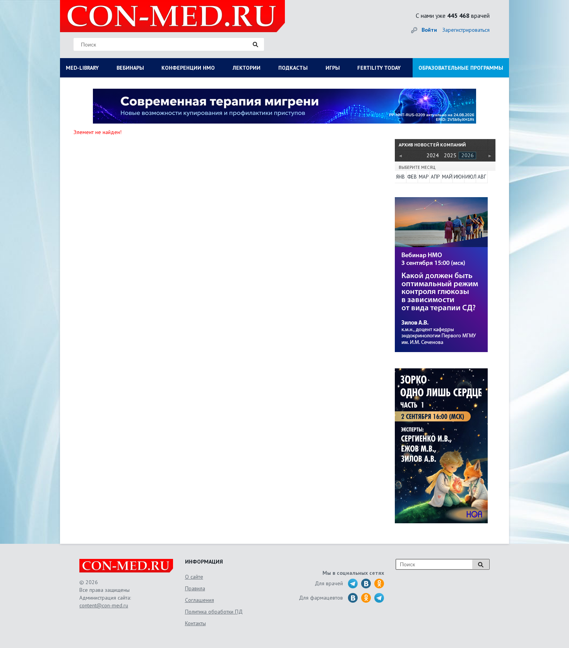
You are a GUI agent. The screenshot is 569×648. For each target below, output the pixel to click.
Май (447, 177)
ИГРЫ (333, 67)
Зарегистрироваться (466, 29)
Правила (195, 588)
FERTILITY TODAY (379, 67)
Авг (482, 177)
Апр (435, 177)
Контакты (195, 623)
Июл (470, 177)
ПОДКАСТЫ (293, 67)
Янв (400, 177)
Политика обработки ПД (214, 611)
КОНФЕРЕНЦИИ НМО (188, 67)
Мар (423, 177)
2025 (450, 155)
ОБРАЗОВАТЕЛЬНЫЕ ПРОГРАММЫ (460, 67)
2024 (433, 155)
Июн (459, 177)
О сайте (194, 576)
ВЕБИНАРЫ (130, 67)
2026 (467, 155)
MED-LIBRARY (82, 67)
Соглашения (199, 599)
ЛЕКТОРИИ (247, 67)
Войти (429, 30)
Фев (412, 177)
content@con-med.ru (103, 605)
